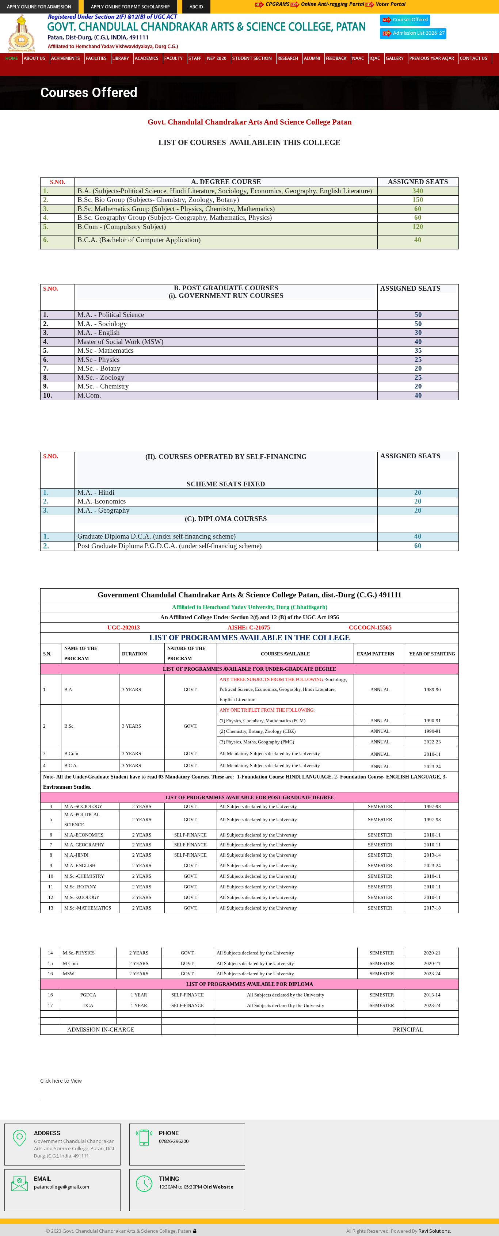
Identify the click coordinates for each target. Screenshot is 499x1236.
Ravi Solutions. (435, 1231)
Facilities (96, 58)
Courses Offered (410, 20)
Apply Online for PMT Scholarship (130, 7)
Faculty (173, 58)
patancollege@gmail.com (61, 1186)
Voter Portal (390, 3)
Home (11, 58)
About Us (34, 58)
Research (288, 58)
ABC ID (196, 7)
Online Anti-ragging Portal (332, 3)
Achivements (65, 58)
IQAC (375, 58)
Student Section (252, 58)
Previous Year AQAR (432, 58)
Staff (194, 58)
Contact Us (473, 58)
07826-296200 (173, 1141)
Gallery (395, 58)
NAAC (358, 58)
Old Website (218, 1186)
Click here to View (61, 1080)
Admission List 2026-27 (419, 33)
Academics (147, 58)
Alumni (312, 58)
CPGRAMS (277, 3)
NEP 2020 (216, 58)
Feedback (336, 58)
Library (121, 58)
